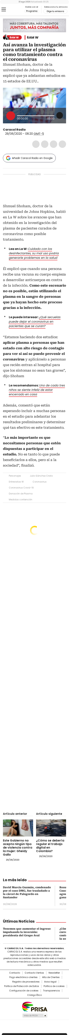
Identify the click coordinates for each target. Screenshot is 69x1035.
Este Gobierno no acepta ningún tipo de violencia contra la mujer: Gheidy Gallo (17, 847)
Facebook (36, 144)
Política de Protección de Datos (21, 986)
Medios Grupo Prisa (35, 1015)
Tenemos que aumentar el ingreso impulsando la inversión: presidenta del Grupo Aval (27, 932)
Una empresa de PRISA (34, 1006)
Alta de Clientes (51, 977)
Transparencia (51, 990)
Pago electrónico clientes (23, 977)
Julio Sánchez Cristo (41, 475)
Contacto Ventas (34, 972)
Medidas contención (20, 499)
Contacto (14, 972)
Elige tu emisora (55, 11)
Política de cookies (54, 986)
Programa (31, 11)
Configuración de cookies (23, 990)
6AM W (32, 37)
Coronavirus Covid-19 (21, 487)
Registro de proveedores (26, 981)
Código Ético (34, 995)
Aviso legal (50, 981)
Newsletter (54, 972)
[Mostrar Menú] (3, 9)
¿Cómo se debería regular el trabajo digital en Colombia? (50, 845)
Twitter (44, 144)
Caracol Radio (18, 9)
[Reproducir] (10, 115)
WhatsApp (62, 144)
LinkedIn (53, 144)
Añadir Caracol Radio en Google (32, 158)
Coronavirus (40, 481)
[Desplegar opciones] (59, 115)
